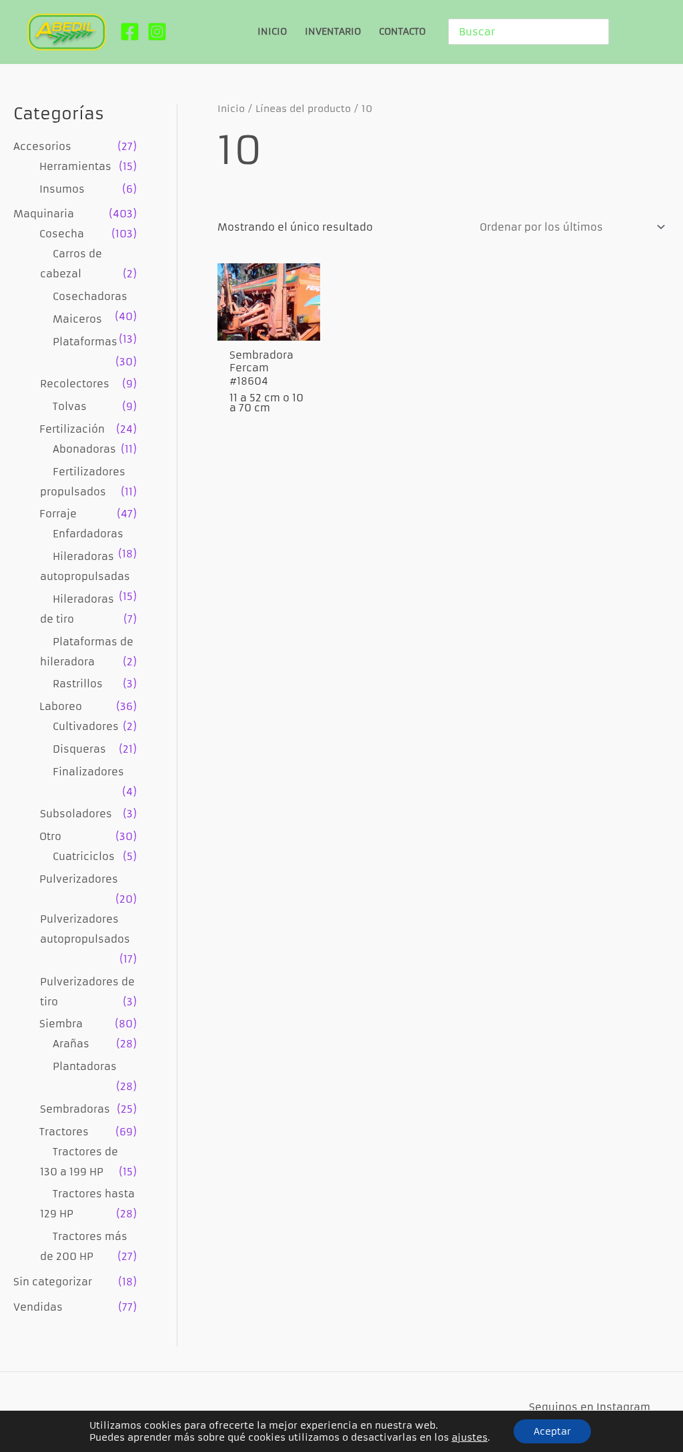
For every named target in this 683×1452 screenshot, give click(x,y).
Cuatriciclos (84, 856)
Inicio (231, 109)
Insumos (62, 189)
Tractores (64, 1131)
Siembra (61, 1023)
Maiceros (77, 319)
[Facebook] (129, 31)
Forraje (58, 513)
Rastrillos (78, 683)
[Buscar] (601, 31)
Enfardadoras (88, 533)
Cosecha (61, 233)
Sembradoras (75, 1109)
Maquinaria (43, 213)
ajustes (470, 1437)
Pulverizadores (78, 879)
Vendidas (38, 1307)
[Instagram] (157, 31)
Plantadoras (85, 1066)
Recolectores (74, 383)
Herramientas (75, 166)
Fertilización (72, 429)
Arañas (71, 1043)
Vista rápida (269, 326)
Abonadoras (84, 449)
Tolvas (70, 406)
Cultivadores (86, 726)
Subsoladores (76, 813)
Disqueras (79, 749)
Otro (50, 836)
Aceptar (552, 1431)
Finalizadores (88, 771)
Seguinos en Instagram (589, 1407)
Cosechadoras (90, 296)
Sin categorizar (52, 1281)
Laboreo (60, 706)
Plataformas (85, 341)
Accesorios (42, 146)
